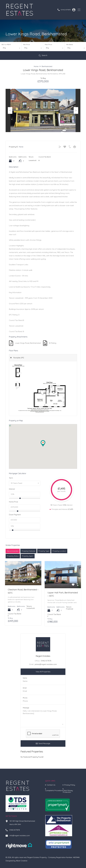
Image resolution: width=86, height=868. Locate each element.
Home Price (13, 502)
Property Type (44, 551)
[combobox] (10, 48)
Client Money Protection (68, 791)
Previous (10, 110)
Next (76, 110)
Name (25, 678)
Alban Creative (21, 861)
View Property (23, 580)
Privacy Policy (69, 785)
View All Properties (43, 672)
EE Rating (52, 343)
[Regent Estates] (20, 16)
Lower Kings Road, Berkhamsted (28, 343)
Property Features (28, 551)
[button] (45, 446)
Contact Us (51, 785)
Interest (12, 489)
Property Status (13, 556)
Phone (25, 698)
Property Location (59, 551)
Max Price (48, 44)
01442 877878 (66, 10)
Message (26, 708)
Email (25, 688)
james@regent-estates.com (46, 664)
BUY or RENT (6, 44)
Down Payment (15, 515)
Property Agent (27, 556)
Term (11, 478)
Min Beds (69, 44)
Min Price (26, 44)
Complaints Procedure (54, 790)
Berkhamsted (47, 66)
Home (36, 66)
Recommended (12, 551)
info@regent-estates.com (20, 835)
